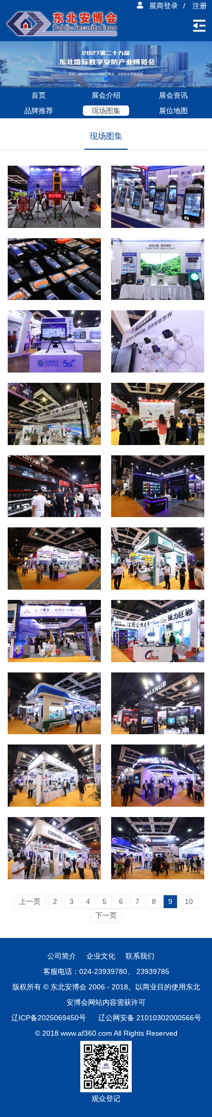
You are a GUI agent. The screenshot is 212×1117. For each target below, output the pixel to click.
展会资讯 (173, 95)
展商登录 (163, 6)
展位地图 (173, 111)
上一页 (30, 901)
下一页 (106, 915)
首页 (38, 95)
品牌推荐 (38, 111)
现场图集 (106, 111)
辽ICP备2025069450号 (48, 1018)
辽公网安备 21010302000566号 (149, 1018)
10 (189, 901)
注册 (199, 6)
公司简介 (61, 956)
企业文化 (100, 956)
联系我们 (140, 956)
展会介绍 (106, 95)
